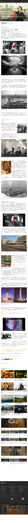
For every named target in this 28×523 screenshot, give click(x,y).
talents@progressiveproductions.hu (4, 496)
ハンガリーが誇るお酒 (18, 403)
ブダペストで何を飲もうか (18, 404)
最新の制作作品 (3, 457)
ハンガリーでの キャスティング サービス (14, 449)
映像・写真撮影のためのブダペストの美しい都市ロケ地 (13, 313)
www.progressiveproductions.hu (4, 491)
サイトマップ (17, 501)
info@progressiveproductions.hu (4, 493)
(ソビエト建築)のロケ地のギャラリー (22, 265)
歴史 (2, 359)
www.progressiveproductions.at (13, 492)
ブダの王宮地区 (12, 432)
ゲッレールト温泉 (21, 432)
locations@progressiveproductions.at (14, 495)
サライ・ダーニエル (5, 24)
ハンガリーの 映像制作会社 (14, 421)
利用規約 (14, 501)
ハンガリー (6, 359)
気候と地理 (3, 403)
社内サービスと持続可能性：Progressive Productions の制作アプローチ (20, 380)
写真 (11, 359)
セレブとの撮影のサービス (18, 413)
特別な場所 (7, 119)
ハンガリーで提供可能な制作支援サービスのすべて (13, 312)
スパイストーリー (8, 120)
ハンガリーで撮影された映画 (6, 380)
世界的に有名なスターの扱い (19, 414)
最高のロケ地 (3, 429)
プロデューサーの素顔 (18, 378)
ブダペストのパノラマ (4, 432)
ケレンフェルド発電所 (4, 38)
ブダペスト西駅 (3, 440)
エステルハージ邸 (12, 440)
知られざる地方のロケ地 (5, 413)
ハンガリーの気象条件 (4, 404)
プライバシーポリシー (9, 501)
